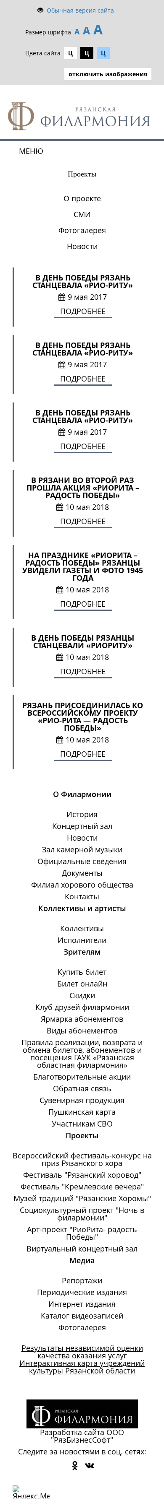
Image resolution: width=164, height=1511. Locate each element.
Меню (31, 151)
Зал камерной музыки (82, 849)
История (82, 814)
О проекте (82, 198)
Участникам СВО (82, 1124)
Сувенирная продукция (82, 1100)
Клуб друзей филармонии (82, 1007)
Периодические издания (82, 1292)
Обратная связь (82, 1088)
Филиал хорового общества (82, 885)
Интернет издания (82, 1304)
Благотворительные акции (82, 1077)
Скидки (82, 995)
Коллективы (82, 928)
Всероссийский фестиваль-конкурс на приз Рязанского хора (82, 1159)
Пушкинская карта (82, 1112)
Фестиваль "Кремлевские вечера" (82, 1186)
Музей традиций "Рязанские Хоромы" (82, 1198)
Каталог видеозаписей (82, 1316)
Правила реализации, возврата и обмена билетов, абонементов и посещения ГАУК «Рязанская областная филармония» (82, 1053)
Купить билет (82, 972)
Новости (82, 246)
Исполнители (82, 940)
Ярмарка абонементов (82, 1019)
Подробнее (83, 311)
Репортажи (82, 1280)
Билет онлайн (82, 984)
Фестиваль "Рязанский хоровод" (82, 1175)
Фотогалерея (82, 230)
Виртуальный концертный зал (82, 1249)
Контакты (82, 896)
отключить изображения (108, 74)
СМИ (82, 214)
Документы (82, 873)
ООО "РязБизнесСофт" (87, 1436)
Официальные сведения (82, 861)
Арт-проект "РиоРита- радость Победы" (82, 1233)
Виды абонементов (82, 1031)
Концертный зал (82, 826)
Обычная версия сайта (80, 10)
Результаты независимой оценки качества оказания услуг (82, 1351)
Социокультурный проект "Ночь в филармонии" (82, 1214)
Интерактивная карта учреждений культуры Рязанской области (82, 1367)
